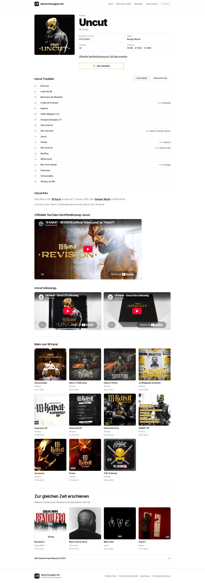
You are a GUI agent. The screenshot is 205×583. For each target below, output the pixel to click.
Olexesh (167, 142)
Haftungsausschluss (161, 576)
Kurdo (106, 545)
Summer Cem (165, 148)
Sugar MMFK (39, 545)
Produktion (160, 78)
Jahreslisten (152, 4)
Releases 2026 (123, 4)
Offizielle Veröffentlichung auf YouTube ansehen (103, 56)
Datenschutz (110, 576)
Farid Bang (166, 103)
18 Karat (83, 29)
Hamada (160, 131)
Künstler (138, 4)
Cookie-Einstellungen (128, 576)
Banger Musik (133, 39)
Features (142, 78)
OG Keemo (73, 545)
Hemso (168, 131)
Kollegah (167, 165)
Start (110, 4)
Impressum (145, 576)
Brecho (153, 131)
